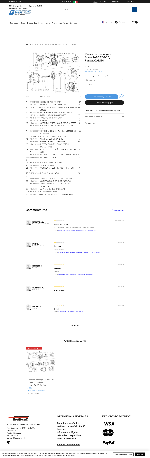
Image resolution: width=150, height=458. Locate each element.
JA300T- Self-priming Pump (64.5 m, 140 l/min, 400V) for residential (75, 274)
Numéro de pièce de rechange (96, 76)
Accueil (29, 44)
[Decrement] (86, 89)
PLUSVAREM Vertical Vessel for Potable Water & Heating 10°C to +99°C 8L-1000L (79, 252)
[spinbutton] (90, 89)
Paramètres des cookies (123, 454)
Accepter (140, 454)
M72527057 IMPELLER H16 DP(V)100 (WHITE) (70, 311)
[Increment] (93, 89)
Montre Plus (75, 325)
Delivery (95, 69)
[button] (135, 22)
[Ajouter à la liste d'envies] (121, 96)
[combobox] (104, 80)
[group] (75, 371)
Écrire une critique (118, 210)
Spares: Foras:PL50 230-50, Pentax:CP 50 (69, 293)
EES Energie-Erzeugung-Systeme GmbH (24, 424)
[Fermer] (147, 454)
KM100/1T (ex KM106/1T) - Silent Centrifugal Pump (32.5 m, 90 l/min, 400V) (77, 230)
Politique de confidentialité (65, 455)
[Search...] (134, 9)
